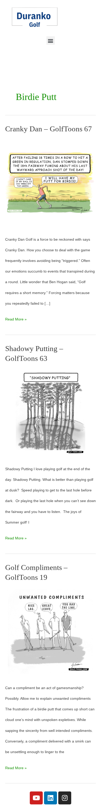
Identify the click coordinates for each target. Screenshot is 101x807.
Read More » (16, 317)
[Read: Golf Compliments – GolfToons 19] (50, 632)
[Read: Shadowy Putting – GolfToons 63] (50, 413)
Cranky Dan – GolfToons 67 (48, 129)
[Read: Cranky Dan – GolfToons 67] (50, 183)
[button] (50, 40)
